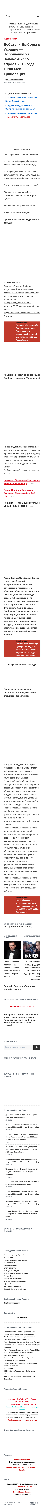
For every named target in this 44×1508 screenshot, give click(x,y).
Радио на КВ (8, 1257)
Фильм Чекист (9, 1276)
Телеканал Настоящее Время (15, 1260)
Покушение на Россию (12, 1286)
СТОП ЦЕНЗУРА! (10, 1268)
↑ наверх (31, 484)
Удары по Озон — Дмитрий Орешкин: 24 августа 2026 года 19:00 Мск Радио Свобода (22, 1171)
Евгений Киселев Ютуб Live (15, 1289)
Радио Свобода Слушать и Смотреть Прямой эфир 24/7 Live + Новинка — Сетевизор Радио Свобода (22, 1344)
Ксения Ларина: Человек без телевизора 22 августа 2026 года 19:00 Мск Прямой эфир (22, 1213)
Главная (12, 24)
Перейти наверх (34, 1503)
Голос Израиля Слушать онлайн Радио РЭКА (21, 1350)
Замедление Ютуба (11, 1271)
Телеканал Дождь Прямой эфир (16, 1255)
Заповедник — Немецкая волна (16, 1273)
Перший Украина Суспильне (15, 1281)
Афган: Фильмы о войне (13, 1284)
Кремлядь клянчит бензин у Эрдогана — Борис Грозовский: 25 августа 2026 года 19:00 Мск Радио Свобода (22, 1136)
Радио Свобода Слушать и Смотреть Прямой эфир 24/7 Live (19, 493)
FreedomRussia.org (14, 80)
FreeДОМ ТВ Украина (12, 1263)
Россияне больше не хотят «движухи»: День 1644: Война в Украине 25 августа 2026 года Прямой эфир (21, 1149)
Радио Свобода (31, 24)
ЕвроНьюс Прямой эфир (13, 1279)
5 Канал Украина (10, 1265)
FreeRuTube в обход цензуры (22, 1006)
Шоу (20, 24)
